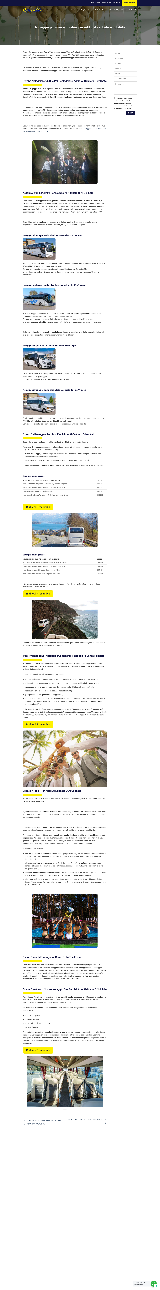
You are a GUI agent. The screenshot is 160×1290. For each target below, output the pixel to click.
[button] (136, 10)
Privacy (123, 10)
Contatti (131, 10)
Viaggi (83, 10)
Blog (117, 10)
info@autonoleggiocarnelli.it (99, 2)
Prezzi (90, 10)
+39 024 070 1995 (114, 2)
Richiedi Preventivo (129, 2)
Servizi (64, 10)
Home (59, 10)
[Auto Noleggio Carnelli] (32, 10)
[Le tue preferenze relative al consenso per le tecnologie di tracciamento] (156, 1286)
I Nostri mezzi (74, 10)
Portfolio (97, 10)
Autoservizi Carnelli (108, 10)
